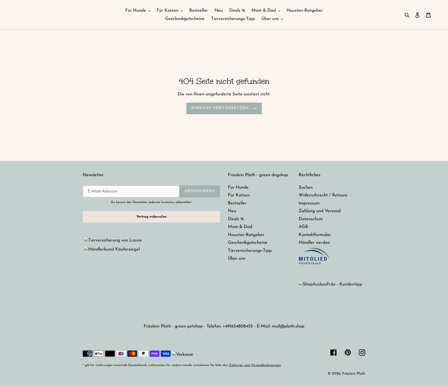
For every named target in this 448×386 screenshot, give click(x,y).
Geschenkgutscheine (247, 242)
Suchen (306, 187)
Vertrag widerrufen (151, 216)
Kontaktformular (315, 235)
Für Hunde (238, 187)
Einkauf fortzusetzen (220, 108)
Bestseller (237, 203)
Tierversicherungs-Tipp (250, 250)
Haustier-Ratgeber (246, 235)
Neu (232, 211)
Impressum (309, 203)
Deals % (236, 219)
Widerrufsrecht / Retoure (323, 195)
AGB (303, 227)
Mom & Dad (240, 227)
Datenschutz (311, 219)
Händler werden (314, 242)
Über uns (236, 258)
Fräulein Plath (353, 374)
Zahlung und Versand (320, 211)
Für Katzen (239, 195)
